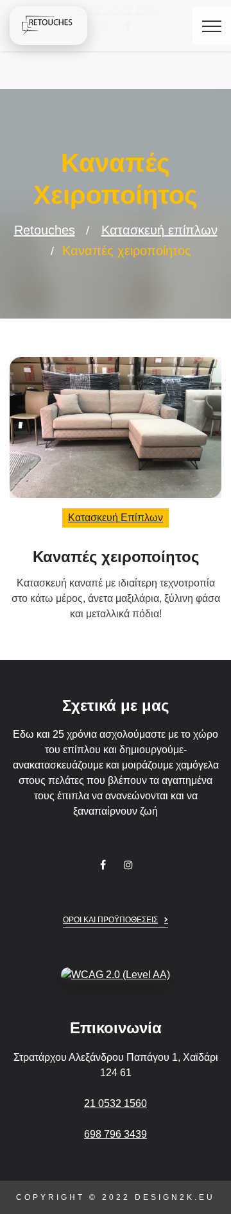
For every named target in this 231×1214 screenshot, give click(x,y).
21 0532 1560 (115, 1103)
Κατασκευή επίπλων (159, 230)
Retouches (44, 230)
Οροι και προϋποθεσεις (110, 919)
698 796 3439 (115, 1134)
